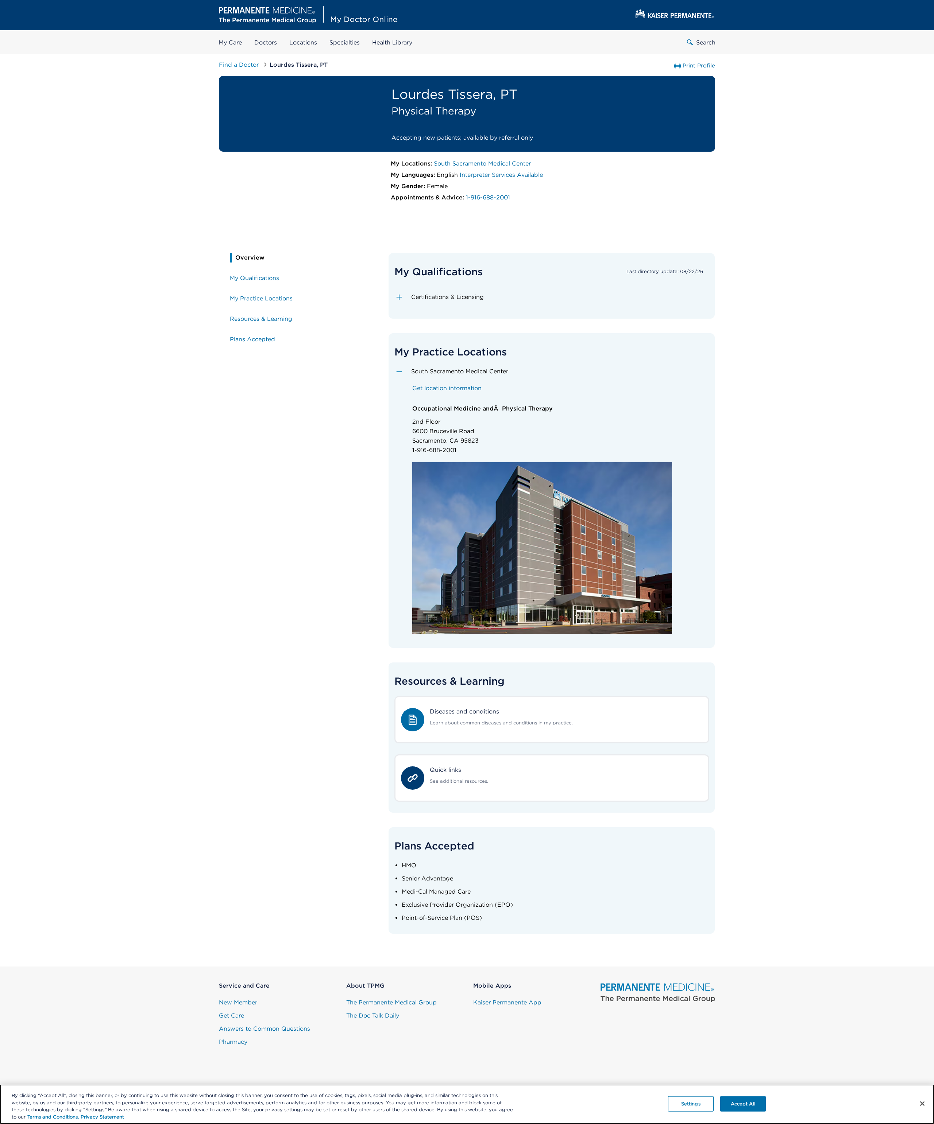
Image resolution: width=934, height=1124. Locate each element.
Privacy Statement (102, 1116)
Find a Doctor (239, 64)
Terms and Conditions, (53, 1116)
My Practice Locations (261, 298)
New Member (238, 1002)
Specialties (344, 42)
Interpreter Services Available (501, 174)
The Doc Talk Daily (372, 1015)
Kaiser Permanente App (507, 1002)
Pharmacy (233, 1041)
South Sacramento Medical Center (482, 163)
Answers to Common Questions (264, 1028)
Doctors (265, 42)
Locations (303, 42)
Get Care (231, 1015)
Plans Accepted (252, 339)
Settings (690, 1104)
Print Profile (699, 65)
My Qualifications (254, 278)
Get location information (447, 388)
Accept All (743, 1104)
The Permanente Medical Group (391, 1002)
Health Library (392, 42)
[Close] (922, 1104)
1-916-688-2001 (488, 197)
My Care (230, 42)
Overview (250, 257)
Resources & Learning (261, 318)
